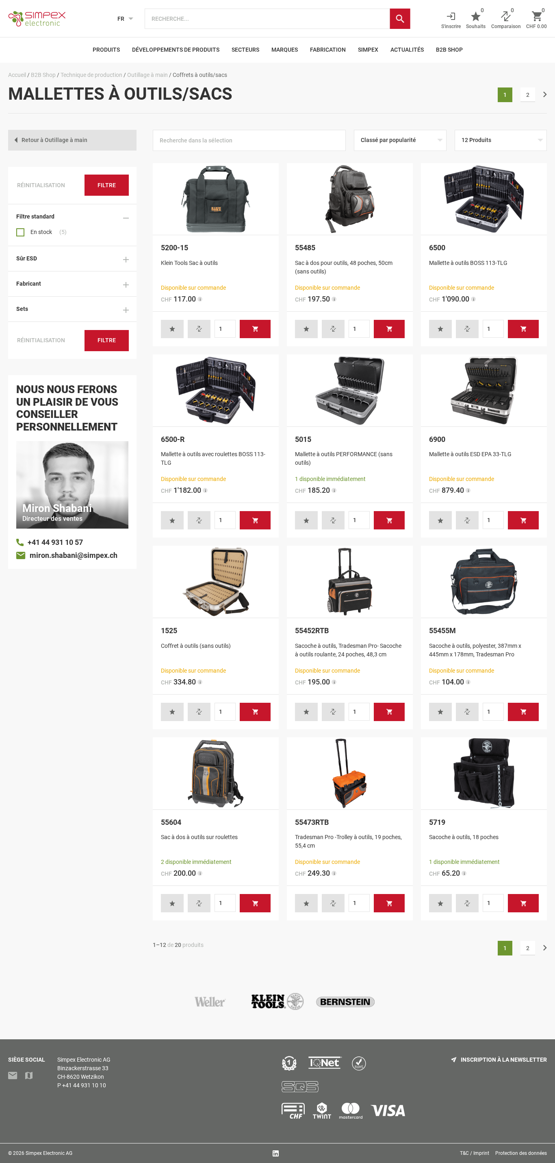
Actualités (407, 49)
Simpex (368, 49)
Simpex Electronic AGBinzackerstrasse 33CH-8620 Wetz (84, 1068)
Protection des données (521, 1153)
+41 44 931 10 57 (55, 542)
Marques (284, 49)
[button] (172, 329)
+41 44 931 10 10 (84, 1085)
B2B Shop (449, 49)
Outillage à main (147, 75)
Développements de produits (175, 49)
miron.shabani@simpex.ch (73, 555)
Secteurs (245, 49)
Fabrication (328, 49)
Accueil (17, 75)
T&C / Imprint (474, 1153)
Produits (106, 49)
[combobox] (267, 19)
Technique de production (91, 75)
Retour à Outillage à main (54, 140)
